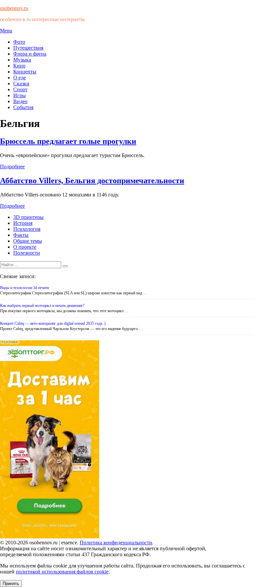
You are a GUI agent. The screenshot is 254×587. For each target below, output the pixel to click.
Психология (26, 229)
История (22, 223)
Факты (20, 235)
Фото (19, 42)
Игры (19, 95)
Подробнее (12, 166)
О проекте (24, 247)
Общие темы (27, 241)
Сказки (21, 83)
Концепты (24, 71)
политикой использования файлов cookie (62, 571)
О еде (19, 77)
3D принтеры (28, 217)
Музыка (22, 60)
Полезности (26, 253)
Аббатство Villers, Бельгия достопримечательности (92, 180)
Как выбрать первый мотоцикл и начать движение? (42, 305)
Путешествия (28, 48)
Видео (20, 101)
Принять (11, 583)
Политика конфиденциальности (116, 542)
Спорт (20, 89)
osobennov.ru (14, 8)
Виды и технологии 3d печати (24, 287)
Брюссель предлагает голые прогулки (68, 141)
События (23, 107)
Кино (19, 65)
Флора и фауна (29, 54)
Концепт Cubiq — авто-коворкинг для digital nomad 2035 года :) (53, 323)
